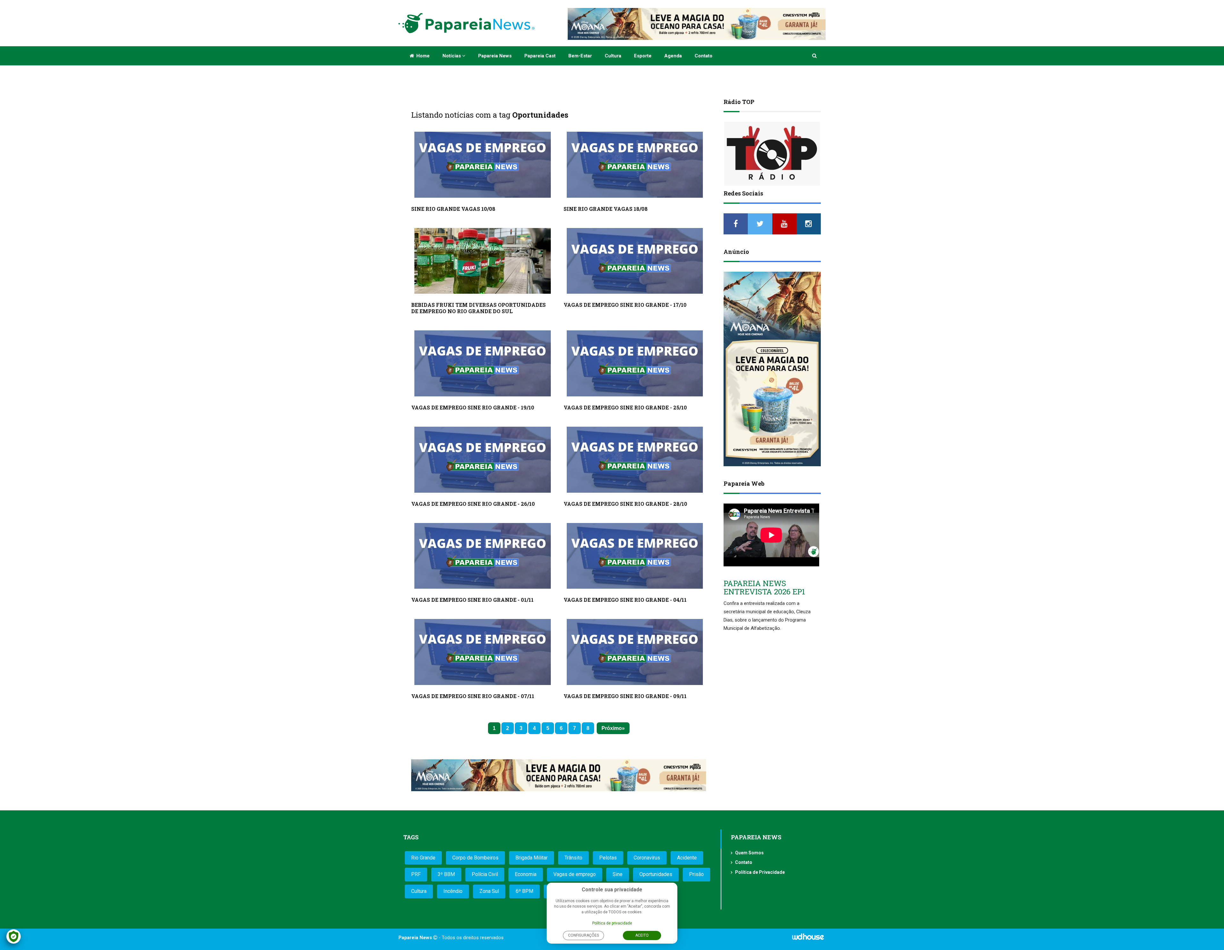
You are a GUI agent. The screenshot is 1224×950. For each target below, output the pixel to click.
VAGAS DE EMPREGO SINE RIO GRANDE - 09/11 (625, 696)
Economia (525, 874)
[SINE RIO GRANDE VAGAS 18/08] (635, 165)
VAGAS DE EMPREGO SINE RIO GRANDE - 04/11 (625, 599)
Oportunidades (655, 874)
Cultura (613, 56)
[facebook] (736, 223)
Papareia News (495, 56)
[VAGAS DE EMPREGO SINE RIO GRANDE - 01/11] (482, 556)
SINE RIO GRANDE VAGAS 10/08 (453, 208)
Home (422, 56)
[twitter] (760, 223)
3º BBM (446, 874)
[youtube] (784, 223)
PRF (416, 874)
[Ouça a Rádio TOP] (772, 154)
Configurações (583, 935)
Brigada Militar (531, 858)
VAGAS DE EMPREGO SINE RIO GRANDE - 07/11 (472, 696)
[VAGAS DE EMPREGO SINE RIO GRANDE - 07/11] (482, 652)
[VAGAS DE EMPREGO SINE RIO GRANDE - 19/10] (482, 363)
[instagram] (809, 223)
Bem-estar (580, 56)
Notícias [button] (452, 56)
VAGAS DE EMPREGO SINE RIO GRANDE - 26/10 (473, 503)
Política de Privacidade (760, 872)
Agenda (673, 56)
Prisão (696, 874)
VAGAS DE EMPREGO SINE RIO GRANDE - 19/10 (472, 407)
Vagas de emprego (574, 874)
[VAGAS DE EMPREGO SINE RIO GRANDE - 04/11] (635, 556)
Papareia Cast (540, 56)
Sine (618, 874)
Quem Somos (749, 852)
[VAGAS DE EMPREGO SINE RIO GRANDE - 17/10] (635, 261)
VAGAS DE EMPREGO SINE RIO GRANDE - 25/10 (625, 407)
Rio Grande (423, 858)
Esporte (643, 56)
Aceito (642, 935)
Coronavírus (647, 858)
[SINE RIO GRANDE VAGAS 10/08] (482, 165)
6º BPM (524, 891)
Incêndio (453, 891)
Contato (703, 56)
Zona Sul (489, 891)
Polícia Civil (485, 874)
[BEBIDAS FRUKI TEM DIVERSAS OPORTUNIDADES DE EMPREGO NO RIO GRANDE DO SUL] (482, 261)
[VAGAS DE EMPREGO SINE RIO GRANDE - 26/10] (482, 459)
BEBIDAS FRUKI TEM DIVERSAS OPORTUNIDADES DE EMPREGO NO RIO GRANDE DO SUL (478, 307)
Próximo (611, 728)
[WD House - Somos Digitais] (808, 939)
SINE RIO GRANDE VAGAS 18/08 (606, 208)
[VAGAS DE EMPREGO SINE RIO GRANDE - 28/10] (635, 459)
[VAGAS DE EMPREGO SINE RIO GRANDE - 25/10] (635, 363)
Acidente (687, 858)
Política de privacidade (612, 923)
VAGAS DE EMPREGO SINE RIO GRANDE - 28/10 (625, 503)
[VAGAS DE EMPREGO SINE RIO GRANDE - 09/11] (635, 652)
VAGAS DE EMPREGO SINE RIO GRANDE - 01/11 (472, 599)
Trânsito (573, 858)
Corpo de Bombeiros (475, 858)
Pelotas (608, 858)
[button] (815, 55)
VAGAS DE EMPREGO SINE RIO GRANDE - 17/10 (625, 304)
